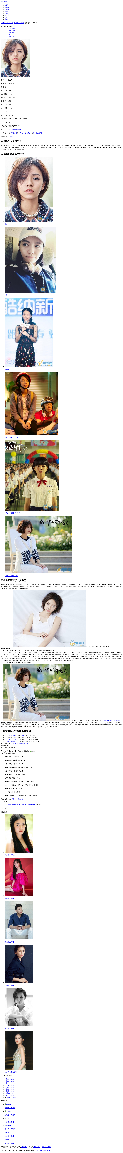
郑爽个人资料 (9, 898)
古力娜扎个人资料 (11, 1072)
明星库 (7, 15)
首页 (6, 5)
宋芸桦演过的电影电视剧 (20, 743)
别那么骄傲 (13, 133)
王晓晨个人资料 (10, 855)
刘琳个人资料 (11, 1097)
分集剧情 (36, 1147)
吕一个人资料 (9, 1028)
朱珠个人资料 (10, 1081)
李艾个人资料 (10, 1095)
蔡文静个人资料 (10, 1108)
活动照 (7, 369)
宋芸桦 (21, 23)
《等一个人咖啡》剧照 (12, 437)
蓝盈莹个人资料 (11, 1093)
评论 (10, 34)
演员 (6, 19)
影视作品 (11, 30)
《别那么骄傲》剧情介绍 (111, 720)
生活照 (7, 295)
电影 (6, 11)
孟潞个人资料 (9, 1143)
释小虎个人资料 (10, 1129)
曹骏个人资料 (10, 1087)
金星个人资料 (10, 1091)
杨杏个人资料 (9, 1136)
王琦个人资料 (10, 1089)
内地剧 (7, 9)
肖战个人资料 (10, 1079)
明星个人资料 (46, 1147)
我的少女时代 (25, 133)
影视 (6, 13)
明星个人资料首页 (7, 23)
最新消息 (11, 36)
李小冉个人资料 (11, 1083)
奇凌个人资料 (9, 942)
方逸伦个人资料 (10, 1115)
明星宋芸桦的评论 (18, 799)
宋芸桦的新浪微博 (14, 129)
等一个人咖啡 (37, 133)
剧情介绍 (24, 1147)
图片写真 (11, 32)
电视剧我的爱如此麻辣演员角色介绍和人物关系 (21, 805)
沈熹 (23, 735)
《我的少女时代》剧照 (12, 513)
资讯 (6, 17)
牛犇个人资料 (9, 1122)
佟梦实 (11, 136)
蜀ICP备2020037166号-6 (45, 1150)
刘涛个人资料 (9, 985)
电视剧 (7, 7)
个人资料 (11, 28)
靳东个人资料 (10, 1085)
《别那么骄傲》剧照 (11, 576)
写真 (6, 224)
